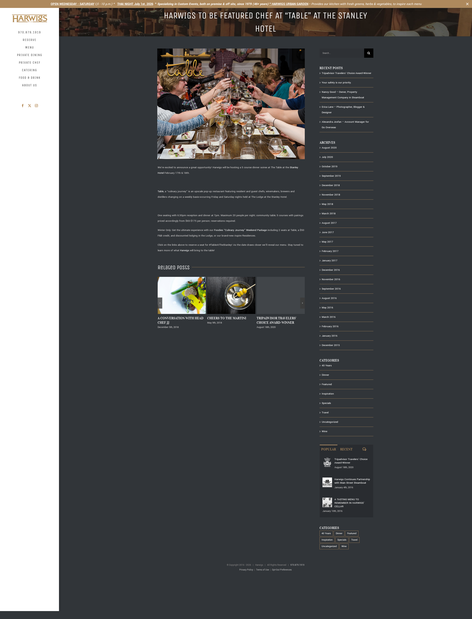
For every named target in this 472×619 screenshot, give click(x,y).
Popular (328, 449)
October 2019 (329, 166)
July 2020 (327, 157)
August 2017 (329, 223)
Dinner (325, 375)
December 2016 (331, 270)
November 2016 (331, 279)
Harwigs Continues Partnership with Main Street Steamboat (352, 481)
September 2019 (331, 176)
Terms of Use (262, 569)
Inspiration (328, 393)
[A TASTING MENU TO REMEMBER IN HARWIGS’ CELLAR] (327, 500)
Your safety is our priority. (337, 82)
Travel (325, 412)
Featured (327, 384)
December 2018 (331, 185)
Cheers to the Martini (226, 318)
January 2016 (329, 336)
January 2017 (329, 260)
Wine (324, 431)
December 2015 (331, 345)
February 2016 (330, 326)
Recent (346, 449)
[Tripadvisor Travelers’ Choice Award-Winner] (281, 278)
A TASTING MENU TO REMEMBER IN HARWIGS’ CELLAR (349, 503)
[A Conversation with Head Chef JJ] (182, 278)
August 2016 (329, 298)
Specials (326, 403)
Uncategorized (330, 422)
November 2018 (331, 194)
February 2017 (330, 251)
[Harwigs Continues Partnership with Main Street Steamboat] (327, 480)
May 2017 (327, 241)
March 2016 (329, 317)
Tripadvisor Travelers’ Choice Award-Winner (276, 320)
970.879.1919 (297, 565)
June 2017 (328, 232)
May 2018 (327, 204)
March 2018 (329, 213)
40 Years (327, 365)
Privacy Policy (246, 569)
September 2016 (331, 289)
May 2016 (327, 307)
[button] (160, 303)
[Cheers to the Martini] (231, 278)
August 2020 (329, 147)
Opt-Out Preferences (282, 569)
